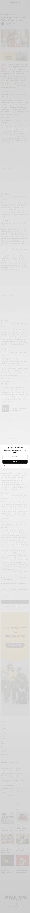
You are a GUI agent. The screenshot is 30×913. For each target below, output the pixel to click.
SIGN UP (15, 461)
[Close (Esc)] (27, 446)
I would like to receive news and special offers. (16, 465)
